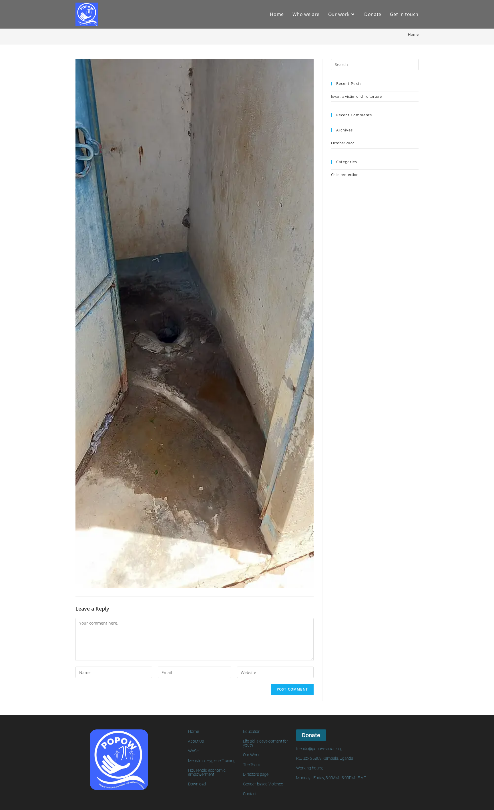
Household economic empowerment (207, 772)
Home (193, 731)
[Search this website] (375, 64)
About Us (196, 741)
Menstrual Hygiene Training (212, 760)
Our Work (251, 755)
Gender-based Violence (263, 784)
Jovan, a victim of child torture (356, 96)
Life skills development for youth (265, 743)
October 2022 (342, 142)
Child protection (344, 174)
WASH (193, 751)
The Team (251, 764)
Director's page (255, 774)
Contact (249, 793)
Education (251, 731)
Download (197, 784)
